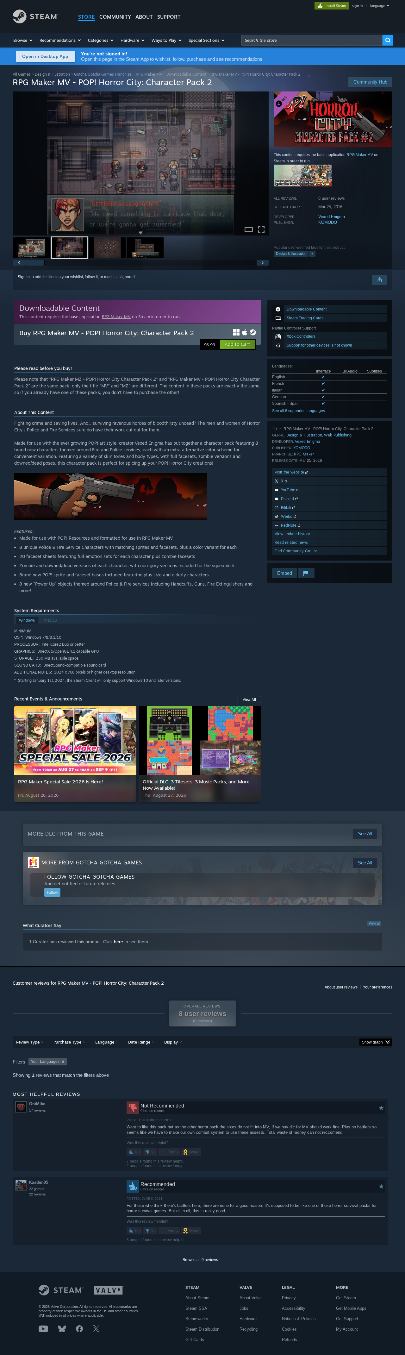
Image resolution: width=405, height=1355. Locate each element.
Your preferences (377, 987)
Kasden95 (38, 1182)
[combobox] (312, 40)
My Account (347, 1329)
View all (374, 923)
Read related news (291, 542)
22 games (36, 1189)
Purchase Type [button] (67, 1041)
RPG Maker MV (149, 74)
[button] (23, 40)
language (377, 5)
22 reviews (37, 1194)
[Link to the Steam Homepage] (36, 21)
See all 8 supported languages (298, 411)
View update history (292, 533)
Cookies (289, 1329)
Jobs (244, 1308)
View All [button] (249, 699)
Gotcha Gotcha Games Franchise (103, 74)
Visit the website (290, 472)
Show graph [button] (372, 1042)
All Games (22, 74)
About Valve (251, 1297)
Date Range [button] (139, 1041)
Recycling (249, 1329)
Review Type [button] (28, 1041)
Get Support (347, 1318)
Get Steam (346, 1297)
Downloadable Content (186, 74)
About (144, 17)
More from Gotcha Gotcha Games (91, 862)
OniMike (37, 1103)
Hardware (248, 1318)
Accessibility (293, 1308)
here (118, 941)
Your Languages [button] (45, 1061)
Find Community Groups (296, 551)
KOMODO (327, 222)
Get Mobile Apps (351, 1308)
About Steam (197, 1297)
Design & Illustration (52, 74)
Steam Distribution (202, 1329)
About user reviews (341, 987)
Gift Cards (194, 1339)
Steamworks (196, 1318)
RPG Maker (304, 454)
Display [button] (171, 1041)
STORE (86, 17)
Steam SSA (196, 1308)
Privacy (289, 1297)
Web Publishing (338, 435)
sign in (357, 5)
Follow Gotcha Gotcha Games (89, 877)
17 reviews (37, 1110)
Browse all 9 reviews (200, 1260)
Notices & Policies (299, 1318)
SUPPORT (169, 17)
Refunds (289, 1339)
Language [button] (104, 1041)
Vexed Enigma (331, 216)
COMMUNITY (115, 17)
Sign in (24, 277)
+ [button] (312, 253)
